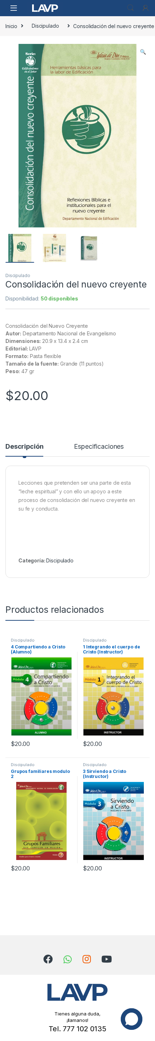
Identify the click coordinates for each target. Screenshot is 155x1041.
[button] (143, 51)
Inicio (11, 26)
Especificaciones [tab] (99, 446)
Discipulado (45, 26)
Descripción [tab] (24, 446)
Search (130, 8)
